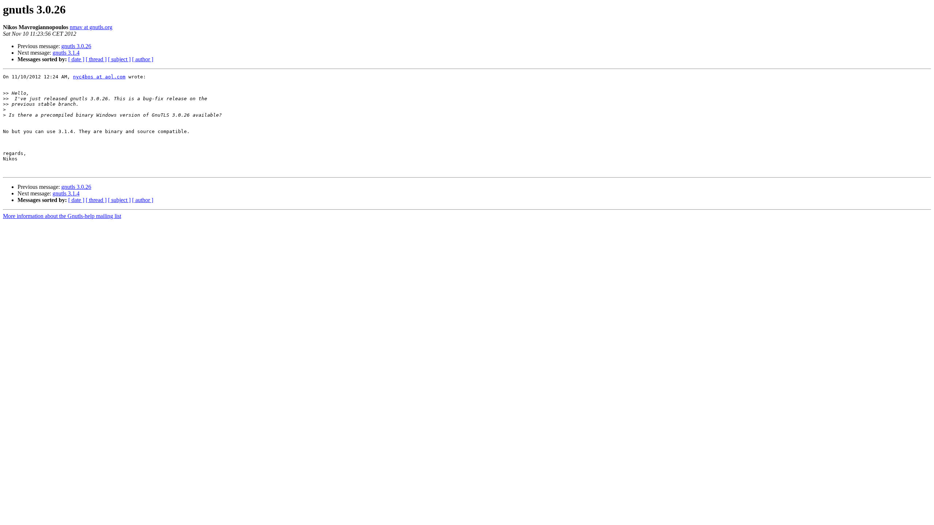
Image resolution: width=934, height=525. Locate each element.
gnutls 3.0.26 (76, 46)
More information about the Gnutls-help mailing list (62, 216)
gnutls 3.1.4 (66, 53)
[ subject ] (119, 59)
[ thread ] (96, 59)
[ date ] (76, 59)
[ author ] (142, 59)
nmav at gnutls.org (91, 27)
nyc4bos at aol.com (99, 76)
